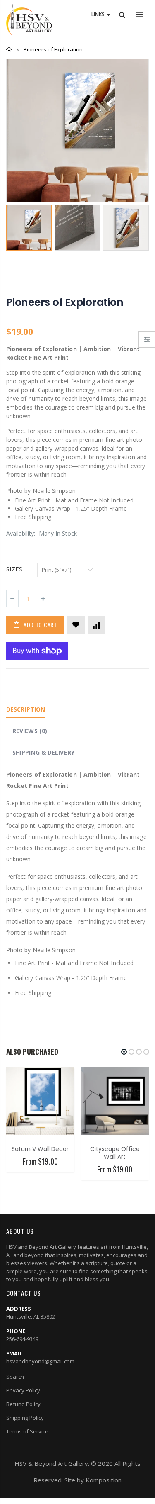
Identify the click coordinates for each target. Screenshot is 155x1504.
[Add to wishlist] (76, 625)
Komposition (104, 1480)
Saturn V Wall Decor (40, 1149)
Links (98, 14)
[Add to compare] (96, 625)
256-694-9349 (22, 1339)
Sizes (14, 569)
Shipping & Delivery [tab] (43, 752)
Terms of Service (27, 1431)
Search (15, 1376)
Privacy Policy (23, 1390)
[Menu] (139, 14)
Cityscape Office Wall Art (115, 1153)
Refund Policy (23, 1404)
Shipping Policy (25, 1417)
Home (9, 49)
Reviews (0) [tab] (29, 731)
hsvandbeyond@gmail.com (40, 1361)
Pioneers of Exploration (64, 302)
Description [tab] (25, 709)
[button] (124, 1052)
